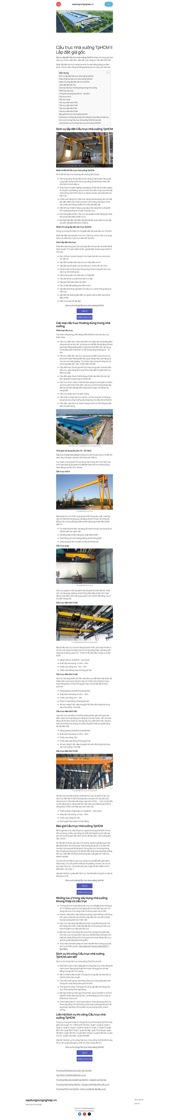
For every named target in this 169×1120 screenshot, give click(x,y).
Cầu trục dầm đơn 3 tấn (68, 102)
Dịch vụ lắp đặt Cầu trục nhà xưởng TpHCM (76, 76)
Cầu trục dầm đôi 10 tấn (68, 111)
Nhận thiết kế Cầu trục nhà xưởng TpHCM (75, 79)
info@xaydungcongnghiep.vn (86, 1110)
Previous (58, 149)
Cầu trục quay (64, 99)
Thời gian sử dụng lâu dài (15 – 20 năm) (74, 93)
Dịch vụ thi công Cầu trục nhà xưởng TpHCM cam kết (80, 120)
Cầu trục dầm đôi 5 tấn (68, 108)
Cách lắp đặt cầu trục (67, 85)
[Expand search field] (108, 4)
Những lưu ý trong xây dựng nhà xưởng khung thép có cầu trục (84, 117)
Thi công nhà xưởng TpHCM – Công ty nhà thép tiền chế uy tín (82, 1084)
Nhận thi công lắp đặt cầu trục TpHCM (74, 82)
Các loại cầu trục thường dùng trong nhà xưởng (78, 88)
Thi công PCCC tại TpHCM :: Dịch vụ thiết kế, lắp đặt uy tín (81, 1089)
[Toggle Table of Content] (107, 72)
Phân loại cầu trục (66, 91)
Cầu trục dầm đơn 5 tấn (68, 105)
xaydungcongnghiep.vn (82, 4)
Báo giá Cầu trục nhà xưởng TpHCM (73, 114)
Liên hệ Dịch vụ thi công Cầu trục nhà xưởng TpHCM (80, 123)
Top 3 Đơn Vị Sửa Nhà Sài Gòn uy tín (71, 1075)
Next (110, 149)
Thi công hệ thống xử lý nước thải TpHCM (73, 1070)
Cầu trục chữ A (65, 96)
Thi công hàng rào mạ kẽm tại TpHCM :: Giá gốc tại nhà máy (81, 1079)
